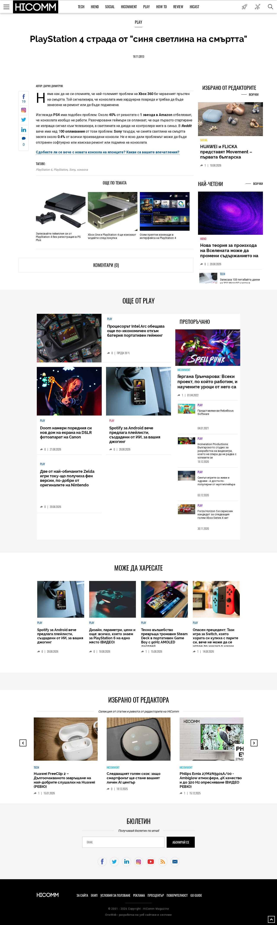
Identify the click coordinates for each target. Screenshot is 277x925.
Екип (94, 895)
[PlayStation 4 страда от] (23, 111)
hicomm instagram (138, 861)
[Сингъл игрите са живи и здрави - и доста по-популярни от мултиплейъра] (186, 476)
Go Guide (196, 895)
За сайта (82, 895)
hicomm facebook (102, 861)
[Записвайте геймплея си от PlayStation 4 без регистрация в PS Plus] (60, 210)
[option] (65, 758)
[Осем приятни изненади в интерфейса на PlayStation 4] (164, 211)
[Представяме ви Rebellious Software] (186, 409)
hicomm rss (162, 861)
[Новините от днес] (244, 6)
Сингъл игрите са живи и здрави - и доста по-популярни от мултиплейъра (216, 481)
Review (178, 7)
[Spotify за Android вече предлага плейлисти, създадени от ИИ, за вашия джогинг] (138, 391)
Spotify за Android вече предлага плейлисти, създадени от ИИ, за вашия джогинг (134, 435)
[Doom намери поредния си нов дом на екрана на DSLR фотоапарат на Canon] (69, 391)
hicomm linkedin (126, 861)
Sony (72, 169)
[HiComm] (35, 6)
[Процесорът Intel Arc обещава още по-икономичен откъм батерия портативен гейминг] (69, 338)
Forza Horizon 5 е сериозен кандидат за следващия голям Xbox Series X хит (215, 514)
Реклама (139, 895)
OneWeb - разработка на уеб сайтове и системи (138, 914)
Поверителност (177, 895)
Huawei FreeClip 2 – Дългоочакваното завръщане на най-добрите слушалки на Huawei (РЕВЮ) (64, 780)
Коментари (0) (106, 265)
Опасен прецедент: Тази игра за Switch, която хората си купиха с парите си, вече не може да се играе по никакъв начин (215, 638)
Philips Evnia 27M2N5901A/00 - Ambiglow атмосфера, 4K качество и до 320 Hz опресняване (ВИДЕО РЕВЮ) (211, 780)
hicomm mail (175, 861)
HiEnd (95, 7)
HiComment (129, 7)
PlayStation (61, 169)
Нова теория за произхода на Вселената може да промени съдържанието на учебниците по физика (229, 253)
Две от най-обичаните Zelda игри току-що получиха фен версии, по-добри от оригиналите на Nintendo (67, 478)
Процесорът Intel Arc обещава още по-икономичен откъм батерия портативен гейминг (135, 331)
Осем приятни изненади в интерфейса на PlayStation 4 (158, 236)
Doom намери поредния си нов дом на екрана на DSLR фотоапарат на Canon (66, 432)
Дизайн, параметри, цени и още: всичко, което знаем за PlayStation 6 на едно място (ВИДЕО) (112, 636)
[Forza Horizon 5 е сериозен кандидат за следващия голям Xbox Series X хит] (186, 509)
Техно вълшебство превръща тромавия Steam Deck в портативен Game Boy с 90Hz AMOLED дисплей (164, 638)
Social (109, 7)
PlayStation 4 (44, 169)
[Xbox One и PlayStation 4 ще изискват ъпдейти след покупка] (112, 211)
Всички (254, 94)
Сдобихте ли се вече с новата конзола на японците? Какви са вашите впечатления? (107, 152)
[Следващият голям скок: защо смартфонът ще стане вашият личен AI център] (142, 741)
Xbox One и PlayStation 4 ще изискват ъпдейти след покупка (112, 236)
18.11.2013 (138, 56)
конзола (82, 169)
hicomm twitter (114, 861)
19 (24, 102)
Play (146, 7)
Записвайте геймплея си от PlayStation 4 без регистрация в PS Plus (58, 237)
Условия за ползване (115, 895)
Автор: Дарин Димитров (49, 86)
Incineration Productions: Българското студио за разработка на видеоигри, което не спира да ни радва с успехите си (217, 451)
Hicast (194, 7)
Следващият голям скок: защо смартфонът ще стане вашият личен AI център (133, 777)
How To (161, 7)
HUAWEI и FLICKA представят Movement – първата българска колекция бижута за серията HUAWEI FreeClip (227, 157)
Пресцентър (156, 895)
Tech (81, 7)
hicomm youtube (150, 861)
